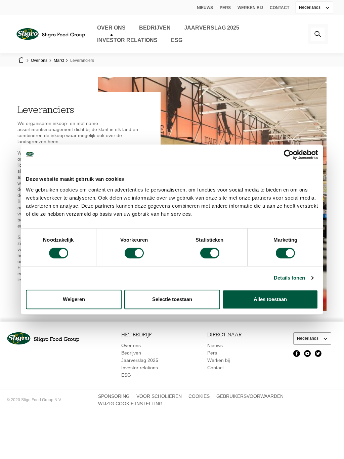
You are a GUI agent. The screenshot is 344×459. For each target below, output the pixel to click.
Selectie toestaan (172, 299)
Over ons (111, 28)
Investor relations (127, 40)
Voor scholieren (159, 396)
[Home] (50, 34)
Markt (59, 60)
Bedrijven (155, 28)
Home (20, 60)
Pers (225, 7)
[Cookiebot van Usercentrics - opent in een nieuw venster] (288, 155)
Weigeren (74, 299)
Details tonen (289, 278)
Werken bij (250, 7)
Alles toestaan (270, 299)
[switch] (134, 253)
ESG (176, 40)
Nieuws (205, 7)
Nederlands (310, 7)
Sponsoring (114, 396)
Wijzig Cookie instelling (130, 403)
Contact (279, 7)
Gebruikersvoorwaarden (250, 396)
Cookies (199, 396)
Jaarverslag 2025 (211, 28)
